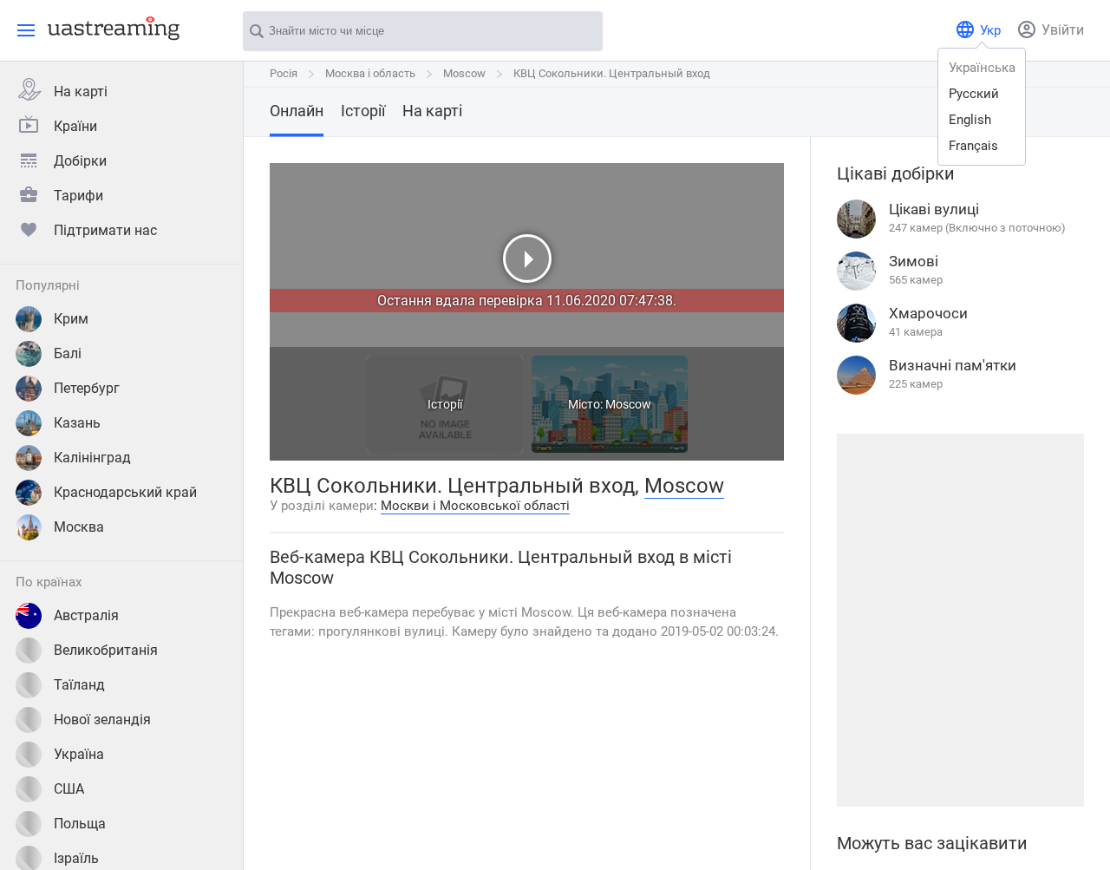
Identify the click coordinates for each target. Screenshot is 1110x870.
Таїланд (79, 685)
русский (974, 93)
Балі (68, 353)
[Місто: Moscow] (609, 448)
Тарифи (78, 195)
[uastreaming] (109, 28)
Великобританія (106, 650)
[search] (581, 32)
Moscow (464, 73)
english (970, 120)
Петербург (87, 388)
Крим (71, 319)
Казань (77, 423)
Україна (79, 754)
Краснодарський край (125, 492)
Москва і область (370, 73)
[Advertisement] (960, 620)
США (69, 789)
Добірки (80, 161)
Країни (75, 126)
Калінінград (92, 457)
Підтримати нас (105, 230)
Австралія (86, 615)
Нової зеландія (102, 719)
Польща (80, 823)
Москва (79, 527)
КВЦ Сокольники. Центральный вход (611, 73)
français (973, 146)
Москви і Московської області (475, 505)
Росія (283, 73)
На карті (81, 91)
